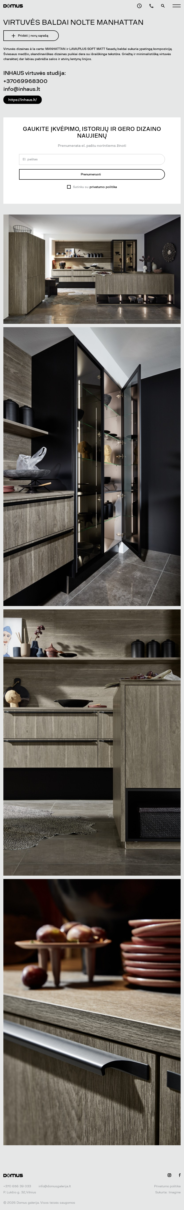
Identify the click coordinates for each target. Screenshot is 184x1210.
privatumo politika (103, 187)
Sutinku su (95, 187)
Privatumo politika (167, 1186)
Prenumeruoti (91, 174)
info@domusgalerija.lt (55, 1186)
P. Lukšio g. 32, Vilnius (19, 1192)
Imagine (175, 1192)
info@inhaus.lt (21, 89)
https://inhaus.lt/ (22, 100)
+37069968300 (25, 81)
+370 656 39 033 (17, 1186)
